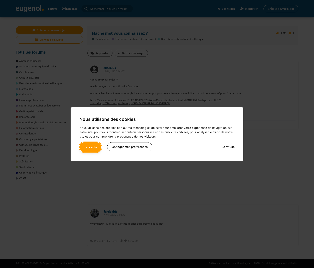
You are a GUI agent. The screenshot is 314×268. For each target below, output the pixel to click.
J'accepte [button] (90, 147)
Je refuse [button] (228, 147)
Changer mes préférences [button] (130, 147)
